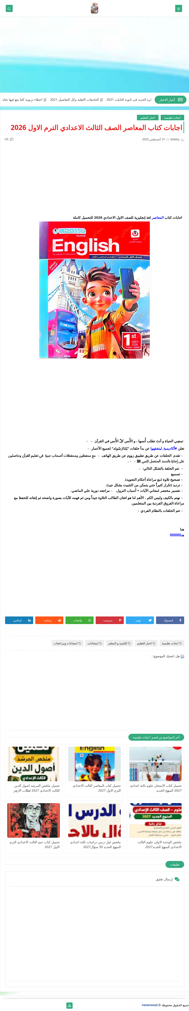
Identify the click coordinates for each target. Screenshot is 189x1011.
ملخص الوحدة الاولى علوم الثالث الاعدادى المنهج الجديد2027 (160, 844)
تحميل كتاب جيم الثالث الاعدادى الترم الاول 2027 (35, 844)
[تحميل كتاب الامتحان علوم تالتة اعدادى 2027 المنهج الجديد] (155, 764)
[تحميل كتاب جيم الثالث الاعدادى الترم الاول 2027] (33, 820)
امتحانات (93, 643)
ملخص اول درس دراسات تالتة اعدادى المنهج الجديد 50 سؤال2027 (95, 844)
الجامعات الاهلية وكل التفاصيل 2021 (92, 99)
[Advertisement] (94, 57)
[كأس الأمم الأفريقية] (55, 1005)
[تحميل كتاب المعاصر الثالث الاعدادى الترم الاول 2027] (94, 764)
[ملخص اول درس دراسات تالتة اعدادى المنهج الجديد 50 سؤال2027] (94, 820)
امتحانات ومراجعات (66, 643)
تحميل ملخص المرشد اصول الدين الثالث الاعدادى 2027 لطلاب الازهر (37, 788)
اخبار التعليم (147, 117)
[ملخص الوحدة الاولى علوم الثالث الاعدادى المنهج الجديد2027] (155, 820)
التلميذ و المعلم (117, 643)
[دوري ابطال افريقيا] (40, 1005)
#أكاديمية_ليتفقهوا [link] (164, 448)
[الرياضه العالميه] (18, 1005)
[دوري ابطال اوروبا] (47, 1005)
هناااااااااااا (177, 535)
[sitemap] (69, 1005)
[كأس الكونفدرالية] (33, 1005)
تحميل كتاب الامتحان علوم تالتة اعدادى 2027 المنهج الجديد (156, 788)
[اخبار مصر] (62, 1005)
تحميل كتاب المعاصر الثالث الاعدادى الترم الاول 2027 (97, 788)
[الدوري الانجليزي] (25, 1005)
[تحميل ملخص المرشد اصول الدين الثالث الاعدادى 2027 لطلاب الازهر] (33, 764)
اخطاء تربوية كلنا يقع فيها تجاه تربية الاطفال (32, 99)
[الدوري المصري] (10, 1005)
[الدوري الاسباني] (3, 1005)
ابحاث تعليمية (172, 117)
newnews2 (150, 1005)
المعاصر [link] (158, 217)
